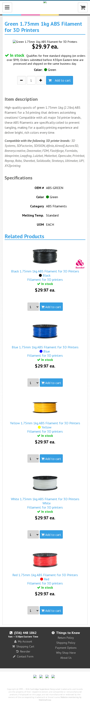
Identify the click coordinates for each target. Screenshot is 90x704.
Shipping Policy (65, 643)
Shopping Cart (25, 646)
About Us (66, 658)
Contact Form (25, 656)
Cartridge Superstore (39, 689)
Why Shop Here (66, 653)
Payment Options (66, 648)
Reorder (25, 651)
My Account (25, 641)
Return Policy (66, 638)
